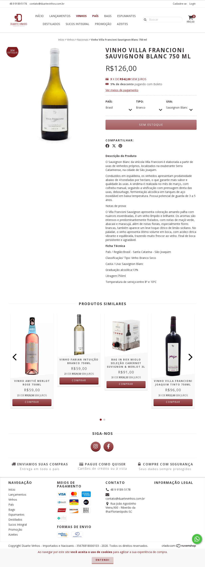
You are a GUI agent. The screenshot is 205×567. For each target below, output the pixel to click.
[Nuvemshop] (179, 547)
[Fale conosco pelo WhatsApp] (197, 539)
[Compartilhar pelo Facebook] (107, 146)
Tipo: (140, 101)
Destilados (51, 24)
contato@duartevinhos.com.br (47, 3)
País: (109, 101)
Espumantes (126, 16)
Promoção (103, 24)
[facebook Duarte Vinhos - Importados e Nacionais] (109, 447)
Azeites (122, 24)
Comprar (32, 402)
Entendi (103, 560)
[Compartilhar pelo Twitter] (114, 146)
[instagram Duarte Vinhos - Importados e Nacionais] (96, 447)
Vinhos (81, 16)
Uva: (169, 101)
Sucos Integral (77, 24)
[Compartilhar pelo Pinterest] (120, 146)
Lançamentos (59, 16)
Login (192, 3)
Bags (108, 16)
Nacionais (82, 39)
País (95, 16)
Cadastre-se (180, 3)
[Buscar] (144, 19)
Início (39, 16)
